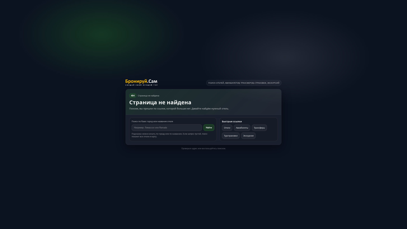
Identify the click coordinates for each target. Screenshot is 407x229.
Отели (227, 127)
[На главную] (141, 83)
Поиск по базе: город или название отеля (152, 121)
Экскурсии (248, 135)
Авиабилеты (242, 127)
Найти (209, 127)
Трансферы (259, 127)
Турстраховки (231, 135)
